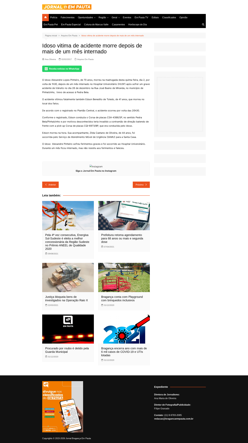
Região (102, 17)
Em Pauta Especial (71, 24)
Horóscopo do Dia (137, 24)
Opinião (183, 17)
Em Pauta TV (141, 17)
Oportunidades (85, 17)
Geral (114, 17)
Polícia (53, 17)
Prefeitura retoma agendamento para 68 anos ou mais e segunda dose (122, 238)
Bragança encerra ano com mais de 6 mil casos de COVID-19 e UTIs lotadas (124, 352)
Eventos (127, 17)
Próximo (140, 184)
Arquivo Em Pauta (85, 59)
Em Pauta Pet (51, 24)
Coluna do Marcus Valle (96, 24)
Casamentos (118, 24)
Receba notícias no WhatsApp (64, 68)
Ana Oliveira (50, 59)
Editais (155, 17)
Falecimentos (67, 17)
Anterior (52, 184)
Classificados (169, 17)
